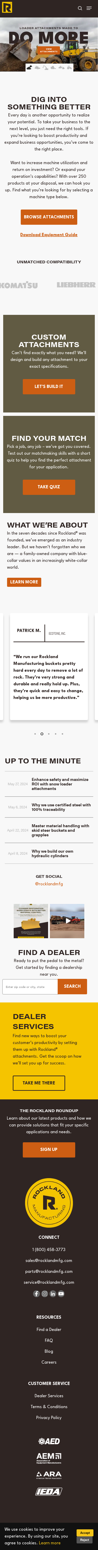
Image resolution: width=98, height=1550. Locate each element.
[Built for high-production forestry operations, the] (67, 921)
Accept (85, 1533)
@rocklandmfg (49, 884)
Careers (49, 1362)
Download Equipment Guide (48, 235)
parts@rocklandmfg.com (49, 1272)
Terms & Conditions (49, 1407)
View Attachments (48, 50)
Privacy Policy (49, 1418)
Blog (49, 1352)
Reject (84, 1540)
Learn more (50, 1543)
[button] (89, 8)
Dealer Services (49, 1396)
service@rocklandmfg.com (49, 1283)
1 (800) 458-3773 (48, 1250)
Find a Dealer (49, 1330)
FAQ (49, 1341)
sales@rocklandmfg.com (49, 1261)
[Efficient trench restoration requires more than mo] (31, 921)
